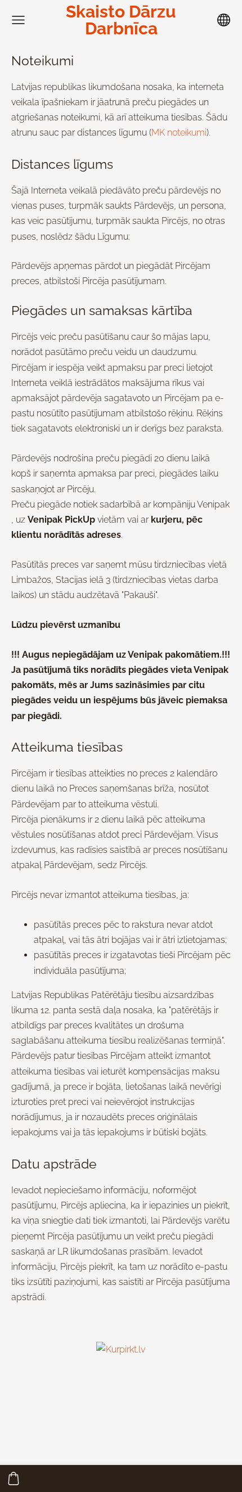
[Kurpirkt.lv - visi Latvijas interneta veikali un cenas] (121, 1426)
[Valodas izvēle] (223, 20)
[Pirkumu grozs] (13, 1478)
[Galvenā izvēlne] (18, 20)
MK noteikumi (179, 132)
